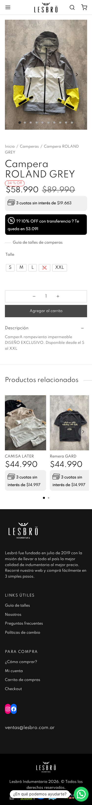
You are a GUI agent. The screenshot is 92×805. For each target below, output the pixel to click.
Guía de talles (17, 606)
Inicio (10, 147)
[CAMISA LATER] (25, 422)
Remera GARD (63, 456)
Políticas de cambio (22, 633)
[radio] (10, 267)
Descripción (16, 328)
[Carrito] (84, 7)
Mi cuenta (14, 671)
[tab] (46, 328)
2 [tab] (48, 498)
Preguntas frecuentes (24, 624)
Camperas (29, 147)
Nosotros (13, 615)
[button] (81, 794)
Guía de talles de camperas (38, 243)
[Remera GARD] (70, 422)
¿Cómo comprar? (21, 662)
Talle (9, 255)
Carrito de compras (22, 680)
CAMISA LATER (19, 456)
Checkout (13, 689)
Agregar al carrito (46, 311)
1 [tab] (44, 498)
